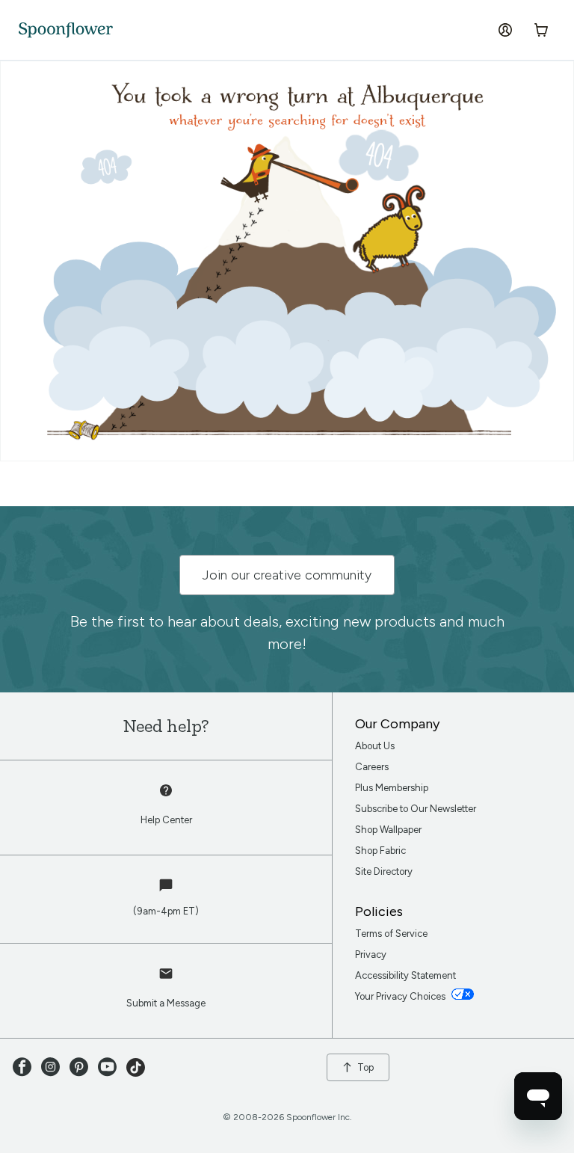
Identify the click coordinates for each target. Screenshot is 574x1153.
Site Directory (384, 871)
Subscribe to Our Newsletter (415, 808)
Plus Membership (391, 787)
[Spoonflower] (66, 30)
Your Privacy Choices (401, 996)
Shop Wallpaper (388, 829)
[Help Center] (166, 798)
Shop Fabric (380, 850)
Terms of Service (391, 933)
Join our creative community (287, 575)
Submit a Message (166, 1003)
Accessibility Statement (405, 975)
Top (365, 1067)
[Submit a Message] (166, 981)
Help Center (166, 819)
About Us (375, 745)
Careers (372, 766)
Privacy (370, 954)
